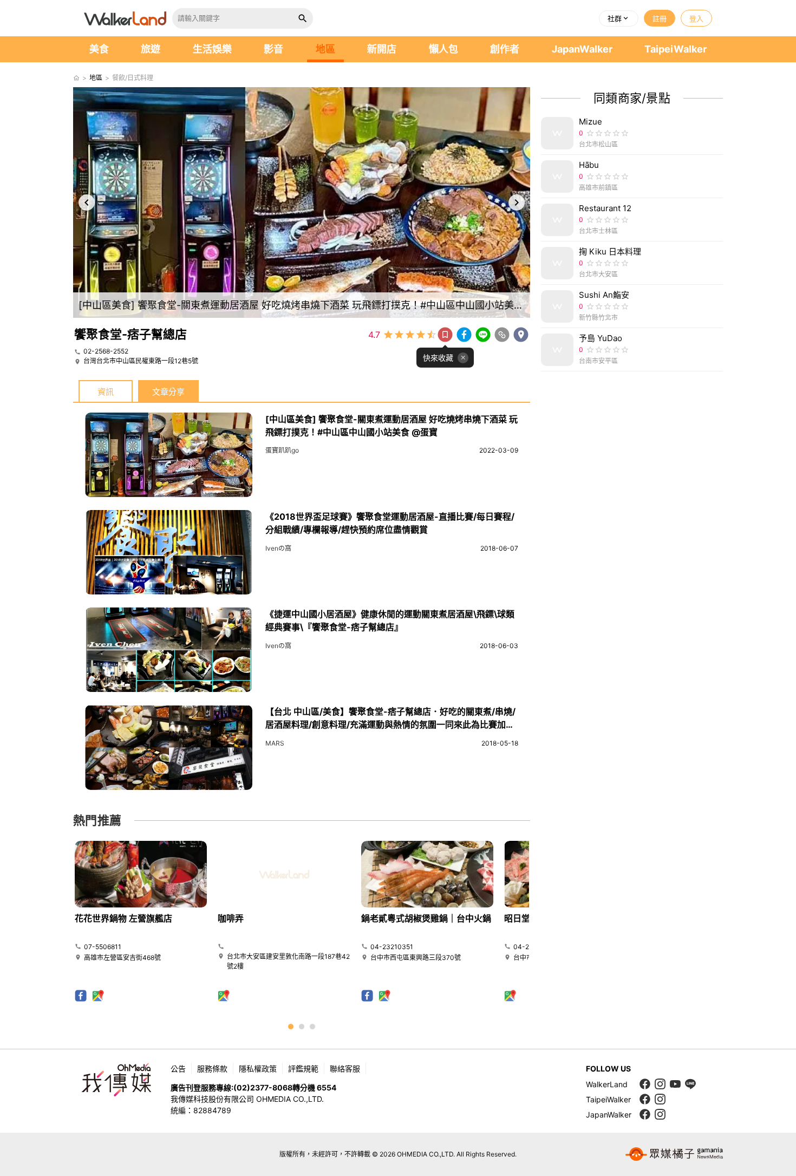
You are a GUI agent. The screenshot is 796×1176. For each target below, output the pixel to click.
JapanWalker (582, 49)
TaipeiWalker (675, 49)
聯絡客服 (345, 1068)
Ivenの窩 (278, 548)
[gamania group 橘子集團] (674, 1154)
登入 (696, 18)
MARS (274, 743)
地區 (325, 49)
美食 (99, 49)
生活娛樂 (212, 49)
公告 (178, 1068)
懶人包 (443, 49)
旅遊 (150, 49)
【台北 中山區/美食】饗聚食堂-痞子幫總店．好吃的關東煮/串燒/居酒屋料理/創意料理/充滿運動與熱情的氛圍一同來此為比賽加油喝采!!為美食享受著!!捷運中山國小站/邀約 (390, 724)
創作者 (504, 49)
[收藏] (445, 334)
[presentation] (87, 202)
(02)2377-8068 (262, 1087)
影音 (273, 49)
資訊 (105, 392)
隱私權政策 (258, 1068)
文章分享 (168, 392)
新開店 (381, 49)
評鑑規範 (303, 1068)
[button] (618, 18)
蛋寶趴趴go (282, 450)
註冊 (660, 18)
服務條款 (212, 1068)
